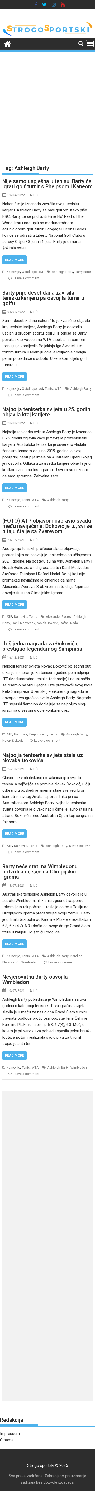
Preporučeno (38, 734)
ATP (9, 617)
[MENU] (90, 43)
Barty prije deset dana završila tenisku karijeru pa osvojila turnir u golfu (43, 298)
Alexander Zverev (59, 617)
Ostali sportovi (32, 272)
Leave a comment (26, 278)
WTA (58, 389)
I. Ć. (36, 195)
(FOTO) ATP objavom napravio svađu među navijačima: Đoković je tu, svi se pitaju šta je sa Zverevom (47, 526)
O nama (6, 1440)
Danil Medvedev (23, 623)
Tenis (49, 389)
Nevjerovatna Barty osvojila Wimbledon (35, 979)
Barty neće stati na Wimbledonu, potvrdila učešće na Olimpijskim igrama (40, 871)
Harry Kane (83, 272)
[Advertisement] (47, 106)
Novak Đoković (47, 623)
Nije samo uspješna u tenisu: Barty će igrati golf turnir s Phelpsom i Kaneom (47, 184)
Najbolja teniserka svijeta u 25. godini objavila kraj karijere (47, 412)
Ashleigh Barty (62, 272)
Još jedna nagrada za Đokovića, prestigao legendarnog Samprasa (42, 646)
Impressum (10, 1433)
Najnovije (13, 272)
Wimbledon (29, 962)
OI (18, 962)
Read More (14, 260)
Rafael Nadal (69, 623)
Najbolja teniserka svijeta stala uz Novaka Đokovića (42, 758)
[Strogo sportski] (47, 34)
